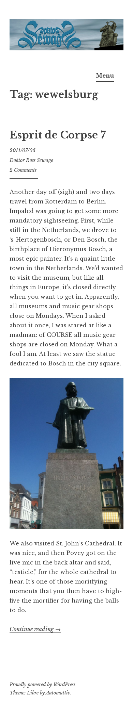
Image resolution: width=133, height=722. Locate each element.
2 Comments (23, 170)
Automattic (58, 693)
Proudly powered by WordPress (42, 685)
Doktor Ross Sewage (31, 160)
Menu (105, 75)
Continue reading (35, 629)
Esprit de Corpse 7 (58, 135)
